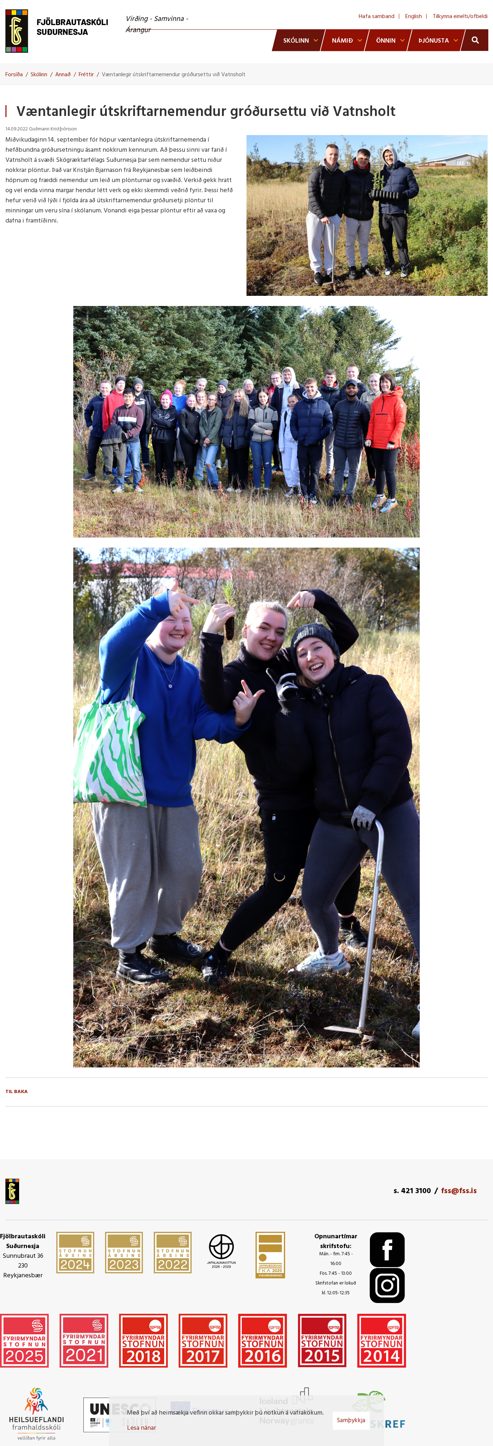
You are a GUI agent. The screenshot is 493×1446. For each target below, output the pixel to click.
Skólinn (39, 74)
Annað (63, 74)
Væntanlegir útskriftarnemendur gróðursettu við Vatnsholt (173, 74)
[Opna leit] (474, 40)
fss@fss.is (459, 1191)
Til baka (16, 1092)
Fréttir (86, 74)
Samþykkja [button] (351, 1420)
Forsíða (14, 74)
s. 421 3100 (412, 1191)
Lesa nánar (141, 1428)
